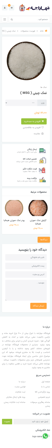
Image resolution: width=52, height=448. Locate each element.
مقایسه (37, 133)
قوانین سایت (20, 386)
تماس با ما (45, 386)
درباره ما (22, 381)
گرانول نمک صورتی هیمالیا (38, 222)
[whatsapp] (45, 436)
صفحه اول (46, 381)
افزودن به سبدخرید (32, 121)
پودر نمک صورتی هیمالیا (14, 220)
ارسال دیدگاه (38, 305)
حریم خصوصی (44, 397)
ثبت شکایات (20, 392)
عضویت (7, 421)
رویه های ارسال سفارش (15, 397)
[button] (11, 7)
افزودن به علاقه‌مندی (32, 127)
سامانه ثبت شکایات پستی (14, 402)
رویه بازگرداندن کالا (42, 392)
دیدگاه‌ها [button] (43, 239)
